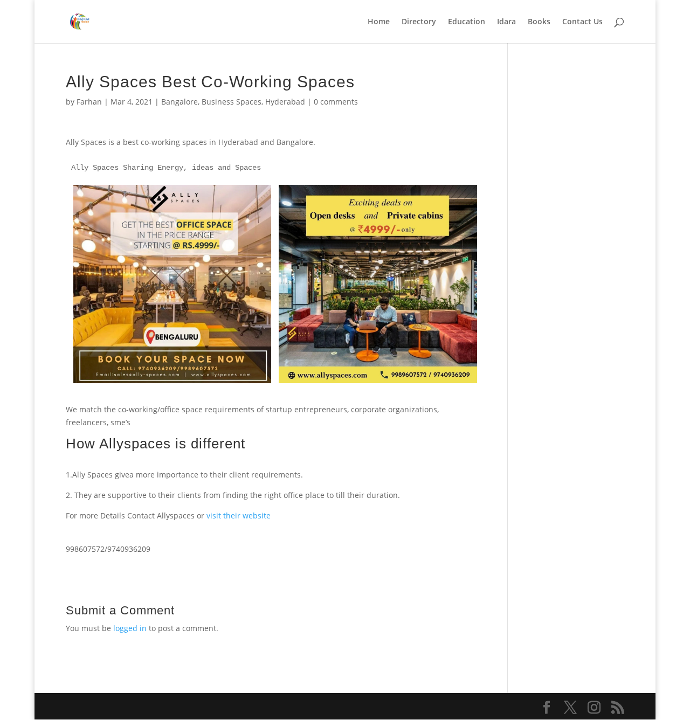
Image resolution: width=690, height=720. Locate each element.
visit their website (238, 515)
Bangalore (179, 101)
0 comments (336, 101)
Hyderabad (285, 101)
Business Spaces (231, 101)
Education (466, 22)
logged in (130, 628)
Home (379, 22)
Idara (506, 22)
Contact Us (582, 22)
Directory (419, 22)
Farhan (89, 101)
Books (539, 22)
